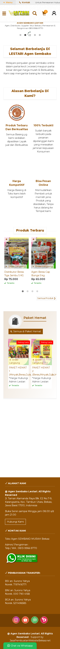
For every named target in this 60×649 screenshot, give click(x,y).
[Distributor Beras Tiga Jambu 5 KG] (16, 252)
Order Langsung (17, 266)
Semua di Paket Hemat (27, 331)
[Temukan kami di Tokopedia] (35, 622)
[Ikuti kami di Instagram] (16, 622)
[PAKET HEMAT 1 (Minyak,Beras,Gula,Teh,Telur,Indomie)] (18, 351)
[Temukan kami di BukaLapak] (44, 622)
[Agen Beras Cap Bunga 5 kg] (43, 252)
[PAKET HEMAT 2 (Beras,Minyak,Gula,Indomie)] (41, 351)
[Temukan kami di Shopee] (26, 622)
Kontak (26, 2)
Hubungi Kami (15, 521)
